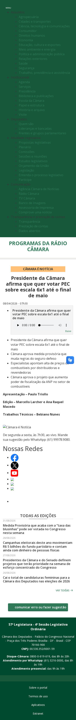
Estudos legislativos (33, 161)
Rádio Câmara (29, 193)
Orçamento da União (34, 166)
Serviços (25, 87)
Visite (23, 114)
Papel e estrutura (31, 105)
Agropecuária (29, 17)
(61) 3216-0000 (53, 660)
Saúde (23, 63)
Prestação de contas (33, 226)
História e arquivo (32, 110)
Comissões (26, 152)
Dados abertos (29, 231)
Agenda (24, 82)
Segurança (26, 68)
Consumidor (28, 31)
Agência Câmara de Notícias (39, 189)
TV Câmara (27, 198)
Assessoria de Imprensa (36, 207)
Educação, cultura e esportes (40, 45)
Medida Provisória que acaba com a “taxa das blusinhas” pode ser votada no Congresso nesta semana (37, 529)
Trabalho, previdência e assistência (44, 73)
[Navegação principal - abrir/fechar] (8, 5)
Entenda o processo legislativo (41, 175)
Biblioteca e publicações (36, 96)
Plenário (25, 147)
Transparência (29, 221)
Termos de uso (38, 696)
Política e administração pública (42, 54)
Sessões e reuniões (33, 156)
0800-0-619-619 (40, 656)
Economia (26, 40)
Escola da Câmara (31, 100)
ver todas (64, 590)
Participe (25, 180)
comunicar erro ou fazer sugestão (40, 607)
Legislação (26, 170)
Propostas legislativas (35, 142)
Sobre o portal (38, 687)
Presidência (27, 91)
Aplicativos (38, 705)
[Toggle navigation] (70, 5)
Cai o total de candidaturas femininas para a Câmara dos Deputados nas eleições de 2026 (36, 579)
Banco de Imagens (32, 203)
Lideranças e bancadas (35, 128)
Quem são (26, 124)
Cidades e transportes (35, 21)
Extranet (38, 713)
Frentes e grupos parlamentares (42, 133)
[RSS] (12, 501)
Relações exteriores (33, 59)
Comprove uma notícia (35, 212)
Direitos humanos (32, 35)
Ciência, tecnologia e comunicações (44, 26)
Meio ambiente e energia (37, 49)
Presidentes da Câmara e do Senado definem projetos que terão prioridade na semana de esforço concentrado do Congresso (37, 564)
